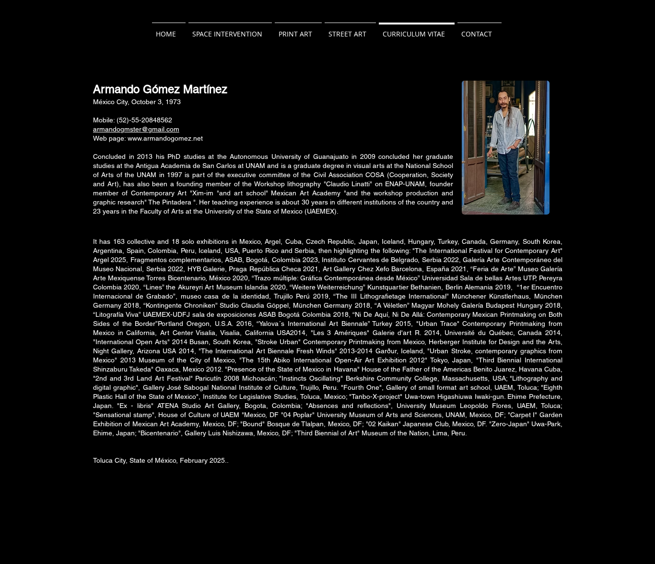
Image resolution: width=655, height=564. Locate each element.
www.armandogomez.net (165, 138)
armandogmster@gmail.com (136, 129)
